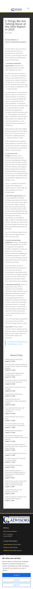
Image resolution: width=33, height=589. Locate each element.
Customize (16, 580)
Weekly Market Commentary (13, 359)
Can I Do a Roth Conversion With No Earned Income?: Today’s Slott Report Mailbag (16, 366)
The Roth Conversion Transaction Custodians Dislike (15, 459)
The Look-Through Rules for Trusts (15, 453)
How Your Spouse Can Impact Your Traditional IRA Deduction (15, 497)
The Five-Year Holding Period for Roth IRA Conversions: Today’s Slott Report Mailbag (16, 446)
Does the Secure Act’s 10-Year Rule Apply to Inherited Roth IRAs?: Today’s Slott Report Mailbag (15, 483)
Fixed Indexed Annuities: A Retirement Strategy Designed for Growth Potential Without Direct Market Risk (15, 473)
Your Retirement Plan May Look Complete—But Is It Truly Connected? (14, 410)
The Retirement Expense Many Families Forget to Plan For (14, 374)
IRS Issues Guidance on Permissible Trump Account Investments (16, 381)
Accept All (16, 575)
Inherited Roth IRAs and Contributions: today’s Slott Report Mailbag (15, 401)
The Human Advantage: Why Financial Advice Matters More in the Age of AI (16, 437)
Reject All (16, 585)
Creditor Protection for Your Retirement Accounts (13, 491)
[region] (16, 572)
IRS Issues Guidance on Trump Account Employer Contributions (15, 424)
